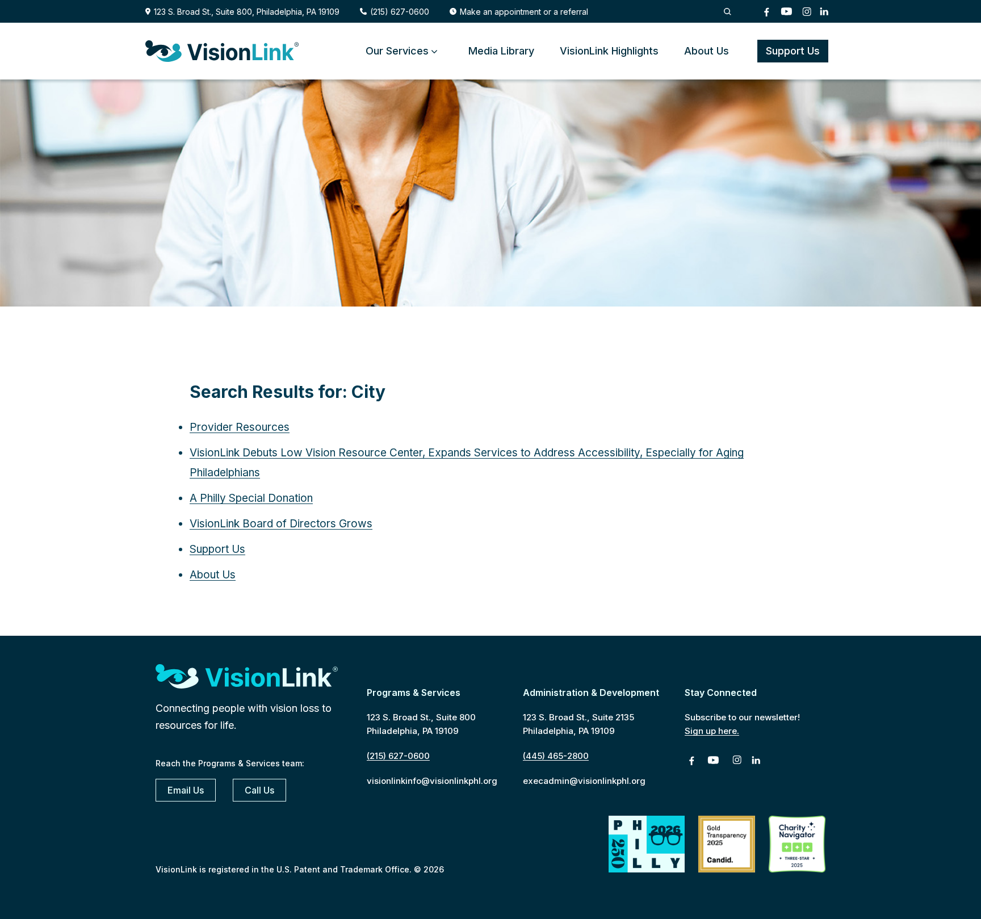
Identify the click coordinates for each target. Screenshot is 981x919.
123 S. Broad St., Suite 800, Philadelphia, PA (246, 11)
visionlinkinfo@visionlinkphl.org (432, 780)
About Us (213, 574)
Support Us (217, 549)
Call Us (259, 790)
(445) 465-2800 (556, 755)
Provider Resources (240, 427)
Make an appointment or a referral (524, 11)
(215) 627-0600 (399, 11)
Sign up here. (712, 730)
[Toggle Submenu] (434, 51)
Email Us (185, 790)
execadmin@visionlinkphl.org (584, 780)
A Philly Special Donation (251, 498)
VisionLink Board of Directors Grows (281, 523)
